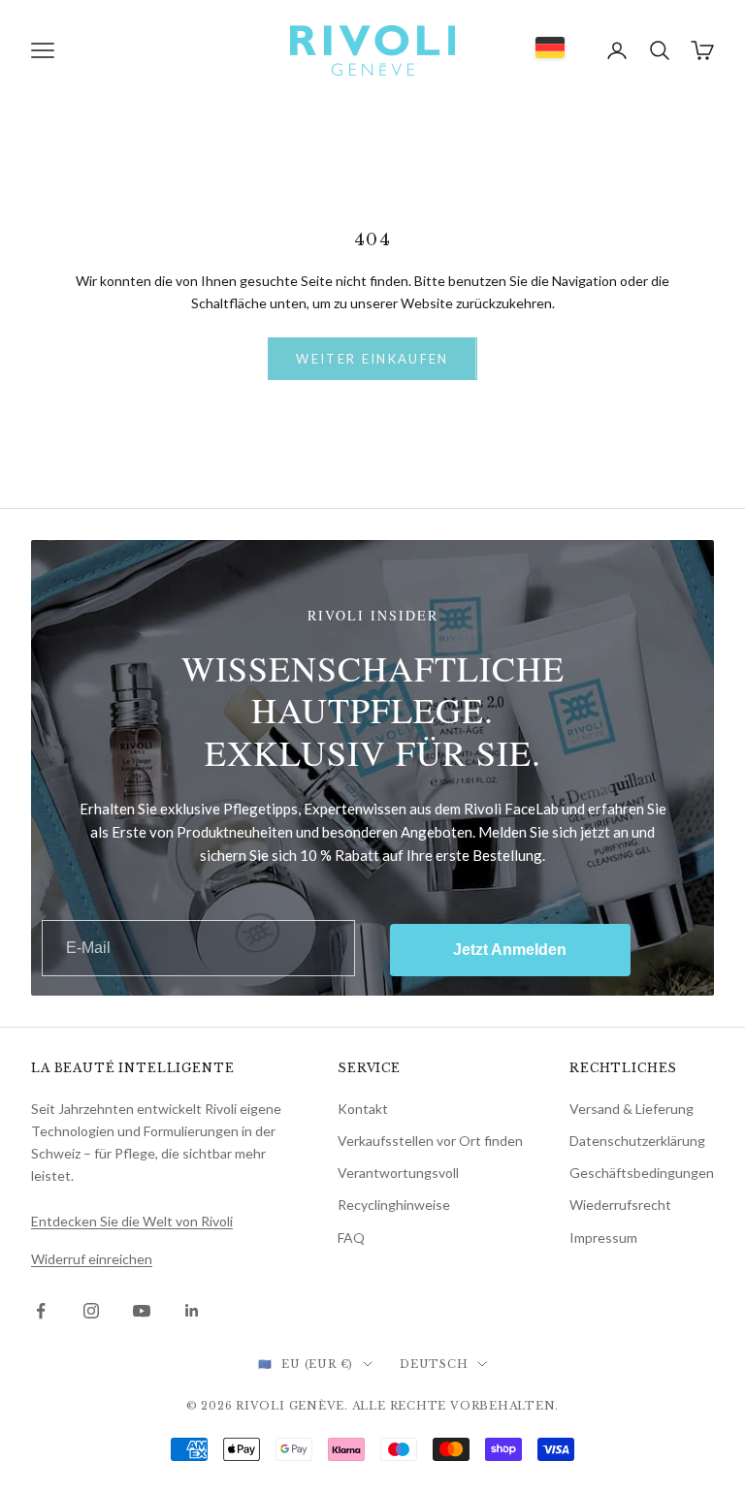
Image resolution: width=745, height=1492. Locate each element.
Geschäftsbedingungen (641, 1172)
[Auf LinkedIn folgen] (192, 1310)
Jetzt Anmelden (510, 949)
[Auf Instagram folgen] (91, 1310)
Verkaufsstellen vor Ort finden (430, 1140)
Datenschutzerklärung (637, 1140)
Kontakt (363, 1108)
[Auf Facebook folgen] (40, 1310)
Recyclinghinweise (394, 1204)
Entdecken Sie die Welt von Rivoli (132, 1221)
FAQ (351, 1237)
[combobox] (550, 47)
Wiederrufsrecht (620, 1204)
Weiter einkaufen (372, 358)
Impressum (603, 1237)
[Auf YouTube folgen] (141, 1310)
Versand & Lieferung (631, 1108)
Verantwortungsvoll (398, 1172)
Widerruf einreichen (91, 1259)
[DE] (550, 47)
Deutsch (434, 1364)
